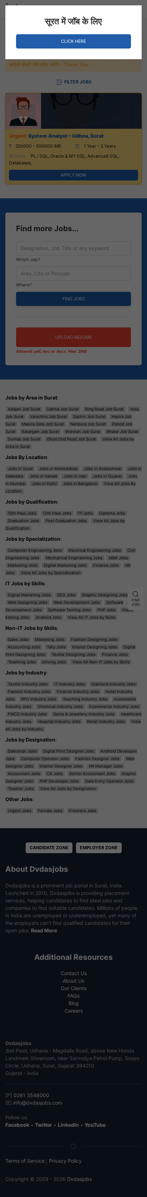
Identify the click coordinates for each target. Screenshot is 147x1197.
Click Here (73, 41)
